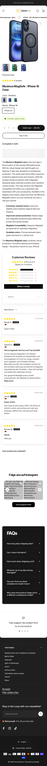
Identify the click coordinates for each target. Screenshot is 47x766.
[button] (8, 80)
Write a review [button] (23, 286)
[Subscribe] (40, 714)
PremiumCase (8, 75)
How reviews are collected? (14, 451)
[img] (9, 319)
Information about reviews (14, 673)
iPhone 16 (8, 111)
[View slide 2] (22, 631)
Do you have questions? (23, 626)
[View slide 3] (25, 631)
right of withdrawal (12, 663)
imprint (7, 677)
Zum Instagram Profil (23, 505)
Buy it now (23, 136)
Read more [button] (8, 380)
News (7, 680)
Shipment (8, 660)
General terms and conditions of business (20, 653)
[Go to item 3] (23, 67)
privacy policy (10, 670)
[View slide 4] (27, 631)
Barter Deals (9, 656)
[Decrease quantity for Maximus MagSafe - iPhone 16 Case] (4, 128)
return (7, 667)
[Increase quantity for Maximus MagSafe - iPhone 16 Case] (13, 128)
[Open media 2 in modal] (40, 23)
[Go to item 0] (5, 67)
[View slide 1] (19, 631)
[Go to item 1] (14, 67)
